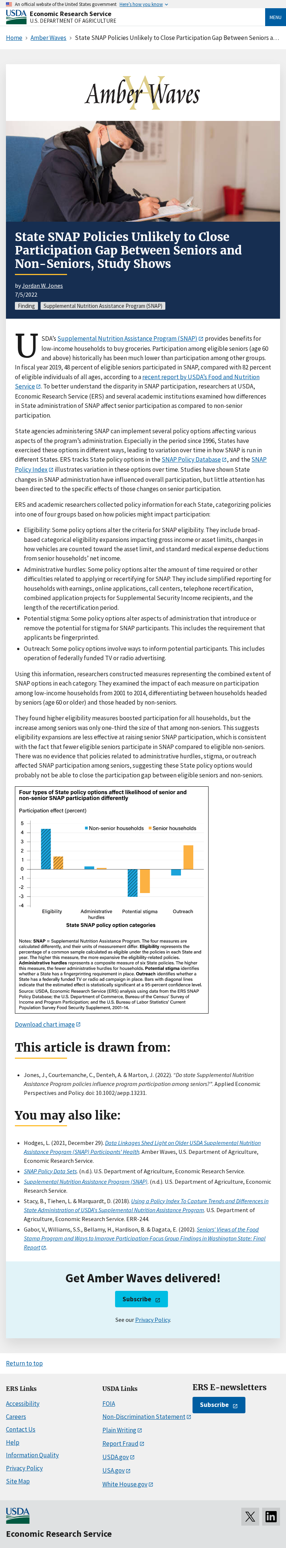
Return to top (24, 1363)
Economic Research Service (70, 13)
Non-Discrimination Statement (143, 1417)
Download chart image (45, 1024)
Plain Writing (119, 1430)
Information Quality (32, 1455)
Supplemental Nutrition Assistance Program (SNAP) (127, 338)
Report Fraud (120, 1443)
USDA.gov (115, 1457)
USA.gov (113, 1470)
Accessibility (22, 1403)
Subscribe (137, 1299)
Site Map (18, 1481)
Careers (16, 1417)
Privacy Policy (152, 1319)
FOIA (108, 1403)
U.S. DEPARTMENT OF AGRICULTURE (73, 20)
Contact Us (20, 1429)
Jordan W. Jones (42, 285)
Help (12, 1442)
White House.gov (124, 1484)
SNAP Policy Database (191, 459)
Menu (276, 17)
